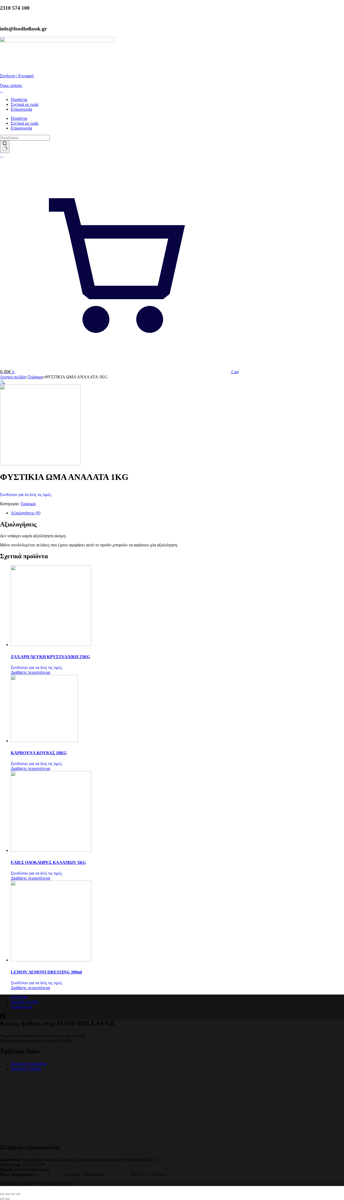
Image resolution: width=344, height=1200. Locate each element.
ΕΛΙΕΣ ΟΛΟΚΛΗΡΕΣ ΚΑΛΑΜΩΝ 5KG (48, 862)
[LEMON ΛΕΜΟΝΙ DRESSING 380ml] (51, 960)
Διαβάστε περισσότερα (30, 672)
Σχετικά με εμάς (24, 104)
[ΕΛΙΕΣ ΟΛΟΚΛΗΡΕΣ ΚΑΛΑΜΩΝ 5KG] (51, 850)
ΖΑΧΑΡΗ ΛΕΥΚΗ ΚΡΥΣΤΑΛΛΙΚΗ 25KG (50, 656)
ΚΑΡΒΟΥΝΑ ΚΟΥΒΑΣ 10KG (39, 753)
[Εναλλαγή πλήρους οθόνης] (7, 1194)
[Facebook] (2, 1017)
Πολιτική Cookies (26, 1068)
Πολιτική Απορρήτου (29, 1063)
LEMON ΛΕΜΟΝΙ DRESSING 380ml (46, 972)
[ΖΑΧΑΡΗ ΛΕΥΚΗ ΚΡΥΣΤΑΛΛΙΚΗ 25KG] (51, 644)
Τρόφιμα (27, 503)
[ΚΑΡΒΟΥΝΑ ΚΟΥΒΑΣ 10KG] (44, 740)
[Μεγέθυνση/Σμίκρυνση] (2, 1194)
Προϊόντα (19, 99)
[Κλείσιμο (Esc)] (18, 1194)
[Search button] (4, 147)
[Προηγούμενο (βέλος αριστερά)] (2, 1199)
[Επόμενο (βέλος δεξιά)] (7, 1199)
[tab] (177, 513)
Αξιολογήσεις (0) (25, 513)
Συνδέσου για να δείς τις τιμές (25, 494)
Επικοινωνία (21, 109)
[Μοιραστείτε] (13, 1194)
